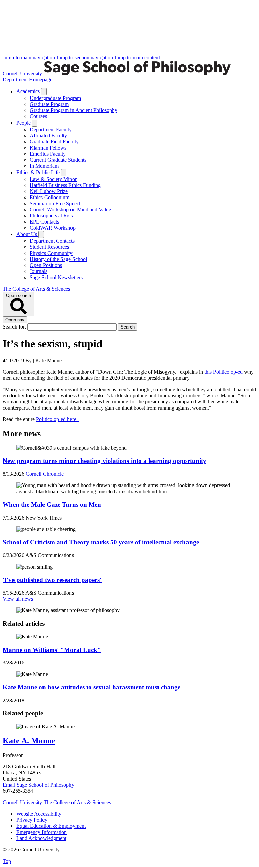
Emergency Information (41, 832)
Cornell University (23, 73)
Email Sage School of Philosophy (38, 785)
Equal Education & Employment (51, 826)
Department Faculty (51, 129)
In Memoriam (44, 166)
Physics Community (51, 253)
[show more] (44, 91)
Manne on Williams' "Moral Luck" (52, 649)
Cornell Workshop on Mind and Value (70, 209)
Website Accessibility (38, 814)
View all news (18, 599)
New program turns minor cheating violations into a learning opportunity (104, 460)
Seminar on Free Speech (56, 203)
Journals (38, 271)
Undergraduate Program (55, 98)
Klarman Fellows (48, 148)
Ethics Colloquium (49, 197)
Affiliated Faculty (48, 135)
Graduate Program (49, 104)
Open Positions (46, 265)
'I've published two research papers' (52, 579)
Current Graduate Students (58, 160)
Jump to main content (137, 57)
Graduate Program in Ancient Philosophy (73, 110)
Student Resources (49, 247)
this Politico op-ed (223, 372)
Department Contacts (52, 241)
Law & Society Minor (53, 179)
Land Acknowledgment (41, 838)
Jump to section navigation (85, 57)
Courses (38, 116)
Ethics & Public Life (38, 172)
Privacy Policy (31, 820)
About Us (27, 234)
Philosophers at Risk (51, 215)
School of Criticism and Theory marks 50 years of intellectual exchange (101, 542)
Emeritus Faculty (48, 154)
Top (7, 861)
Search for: (15, 327)
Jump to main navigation (29, 57)
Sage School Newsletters (56, 277)
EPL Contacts (44, 222)
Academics (28, 91)
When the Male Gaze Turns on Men (52, 504)
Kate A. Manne (29, 740)
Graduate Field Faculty (54, 141)
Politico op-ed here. (57, 419)
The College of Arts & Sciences (36, 289)
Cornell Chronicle (45, 474)
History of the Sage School (58, 259)
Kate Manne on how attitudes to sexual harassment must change (91, 687)
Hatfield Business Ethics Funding (65, 185)
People (24, 123)
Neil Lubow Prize (49, 191)
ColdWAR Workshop (53, 228)
